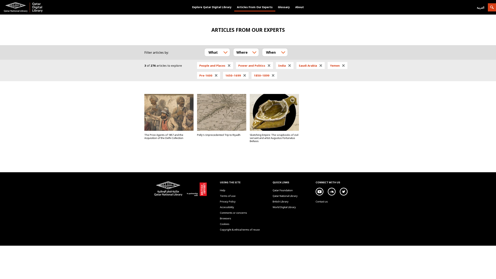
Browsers (225, 218)
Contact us (322, 201)
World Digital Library (284, 207)
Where (242, 52)
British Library (196, 188)
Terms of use (228, 196)
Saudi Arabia (310, 65)
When (271, 52)
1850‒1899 (264, 75)
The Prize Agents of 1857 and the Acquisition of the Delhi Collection (163, 136)
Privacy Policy (228, 201)
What (213, 52)
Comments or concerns (233, 212)
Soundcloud (332, 191)
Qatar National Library (169, 189)
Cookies (224, 224)
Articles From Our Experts (255, 7)
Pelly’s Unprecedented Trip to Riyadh (218, 134)
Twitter (344, 191)
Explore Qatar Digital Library (212, 7)
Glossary (284, 7)
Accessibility (227, 207)
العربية (480, 7)
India (284, 65)
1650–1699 (235, 75)
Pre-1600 (208, 75)
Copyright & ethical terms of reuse (240, 229)
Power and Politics (254, 65)
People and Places (215, 65)
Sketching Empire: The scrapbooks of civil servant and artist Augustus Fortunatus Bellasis (274, 138)
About (299, 7)
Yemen (337, 65)
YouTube (320, 191)
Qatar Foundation (283, 190)
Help (222, 190)
